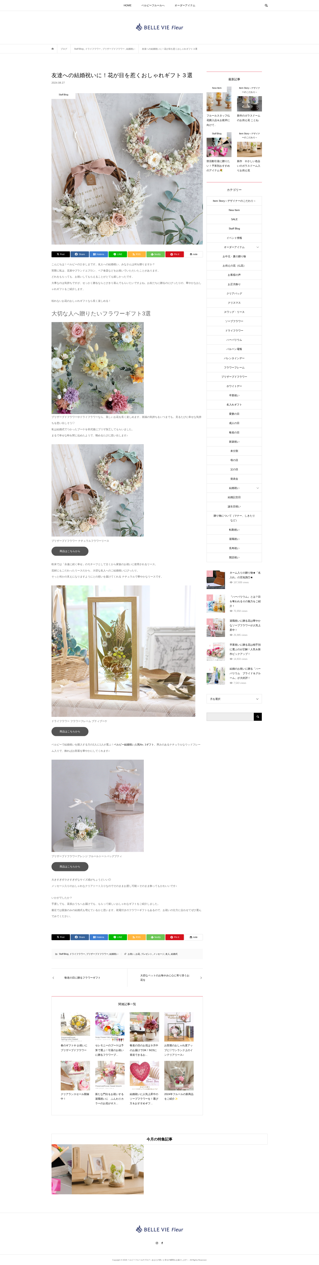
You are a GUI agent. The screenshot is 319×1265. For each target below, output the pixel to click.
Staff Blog (63, 954)
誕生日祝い (234, 506)
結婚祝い (113, 954)
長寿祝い (234, 548)
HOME (127, 5)
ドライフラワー (77, 954)
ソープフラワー (234, 321)
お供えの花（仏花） (234, 265)
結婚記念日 (234, 497)
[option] (88, 1169)
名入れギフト (234, 404)
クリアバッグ (234, 293)
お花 (138, 954)
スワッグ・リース (234, 311)
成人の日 (234, 423)
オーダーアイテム (185, 5)
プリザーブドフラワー (97, 954)
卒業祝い (234, 395)
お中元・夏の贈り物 (234, 256)
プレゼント (146, 954)
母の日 (234, 460)
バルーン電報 (234, 349)
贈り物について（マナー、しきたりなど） (234, 518)
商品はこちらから (70, 551)
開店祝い (234, 557)
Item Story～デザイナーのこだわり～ (234, 200)
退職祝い (234, 538)
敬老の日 (234, 432)
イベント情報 (234, 237)
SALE (234, 219)
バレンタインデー (234, 358)
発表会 (234, 478)
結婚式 (174, 954)
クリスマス (234, 302)
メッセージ (158, 954)
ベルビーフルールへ (153, 5)
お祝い (131, 954)
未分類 (234, 450)
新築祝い (234, 441)
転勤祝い (234, 529)
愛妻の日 (234, 413)
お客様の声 (234, 274)
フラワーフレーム (234, 367)
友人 (167, 954)
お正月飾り (234, 284)
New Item (234, 210)
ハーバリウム (234, 339)
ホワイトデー (234, 386)
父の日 (234, 469)
